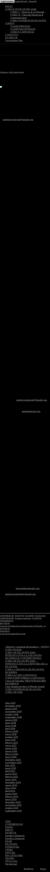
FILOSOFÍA (29, 615)
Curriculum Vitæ (14, 40)
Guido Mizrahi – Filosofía (26, 1)
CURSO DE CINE (14, 692)
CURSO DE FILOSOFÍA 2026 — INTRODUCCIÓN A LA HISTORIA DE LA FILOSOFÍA (26, 664)
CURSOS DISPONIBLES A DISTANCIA (25, 678)
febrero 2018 (11, 731)
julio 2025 (10, 703)
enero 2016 (11, 756)
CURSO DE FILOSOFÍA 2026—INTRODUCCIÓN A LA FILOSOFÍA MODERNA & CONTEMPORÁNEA (23, 655)
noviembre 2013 (13, 805)
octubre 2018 (11, 714)
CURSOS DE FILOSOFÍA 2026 (20, 9)
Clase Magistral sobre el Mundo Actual (24, 686)
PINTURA (10, 852)
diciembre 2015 (13, 759)
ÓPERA (9, 849)
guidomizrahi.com (31, 411)
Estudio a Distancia (14, 835)
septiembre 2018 (13, 717)
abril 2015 (10, 771)
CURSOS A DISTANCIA (22, 32)
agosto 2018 (11, 720)
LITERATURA (12, 847)
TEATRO (9, 858)
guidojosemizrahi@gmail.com (18, 119)
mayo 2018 (10, 725)
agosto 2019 (11, 708)
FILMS (8, 841)
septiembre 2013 (13, 810)
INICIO (9, 6)
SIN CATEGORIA (14, 855)
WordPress (28, 868)
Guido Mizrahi (18, 72)
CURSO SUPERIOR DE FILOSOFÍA (28, 20)
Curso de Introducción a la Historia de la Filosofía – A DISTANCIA (23, 626)
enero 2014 (11, 799)
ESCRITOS (19, 615)
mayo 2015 (10, 768)
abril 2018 (10, 728)
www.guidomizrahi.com (27, 588)
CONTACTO (11, 34)
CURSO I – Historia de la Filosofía (27, 12)
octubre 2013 (11, 808)
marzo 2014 (11, 793)
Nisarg (43, 868)
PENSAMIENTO (6, 621)
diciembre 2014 (13, 782)
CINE (8, 821)
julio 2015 (10, 765)
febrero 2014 (11, 796)
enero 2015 (11, 779)
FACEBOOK (11, 37)
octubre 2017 (11, 737)
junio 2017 (10, 739)
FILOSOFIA (37, 618)
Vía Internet (40, 615)
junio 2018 (10, 722)
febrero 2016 (11, 754)
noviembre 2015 (13, 762)
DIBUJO (9, 830)
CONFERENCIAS (7, 615)
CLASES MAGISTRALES (22, 29)
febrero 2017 (11, 742)
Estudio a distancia (23, 618)
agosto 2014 (11, 785)
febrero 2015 (11, 776)
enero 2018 (11, 734)
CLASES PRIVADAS (20, 26)
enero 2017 (10, 745)
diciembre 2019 (13, 705)
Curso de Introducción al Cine (12, 632)
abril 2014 (10, 791)
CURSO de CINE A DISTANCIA (21, 675)
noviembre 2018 (13, 711)
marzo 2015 (11, 774)
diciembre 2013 (13, 802)
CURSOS (9, 23)
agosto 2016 (11, 748)
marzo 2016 (11, 751)
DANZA (9, 827)
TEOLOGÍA (11, 861)
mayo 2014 (10, 788)
